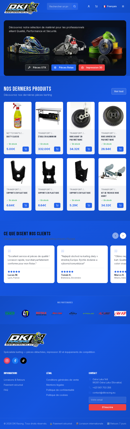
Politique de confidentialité (60, 390)
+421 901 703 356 (102, 387)
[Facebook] (15, 360)
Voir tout (119, 91)
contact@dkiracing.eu (104, 392)
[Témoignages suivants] (123, 236)
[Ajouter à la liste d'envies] (26, 106)
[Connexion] (89, 6)
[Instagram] (7, 360)
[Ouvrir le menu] (123, 6)
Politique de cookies (57, 395)
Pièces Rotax (66, 67)
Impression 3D (94, 67)
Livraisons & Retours (14, 379)
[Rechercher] (74, 6)
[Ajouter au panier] (26, 149)
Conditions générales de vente (62, 379)
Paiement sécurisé (13, 384)
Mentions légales (55, 384)
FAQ (6, 390)
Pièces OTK (39, 67)
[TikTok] (23, 360)
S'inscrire (107, 407)
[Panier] (96, 6)
